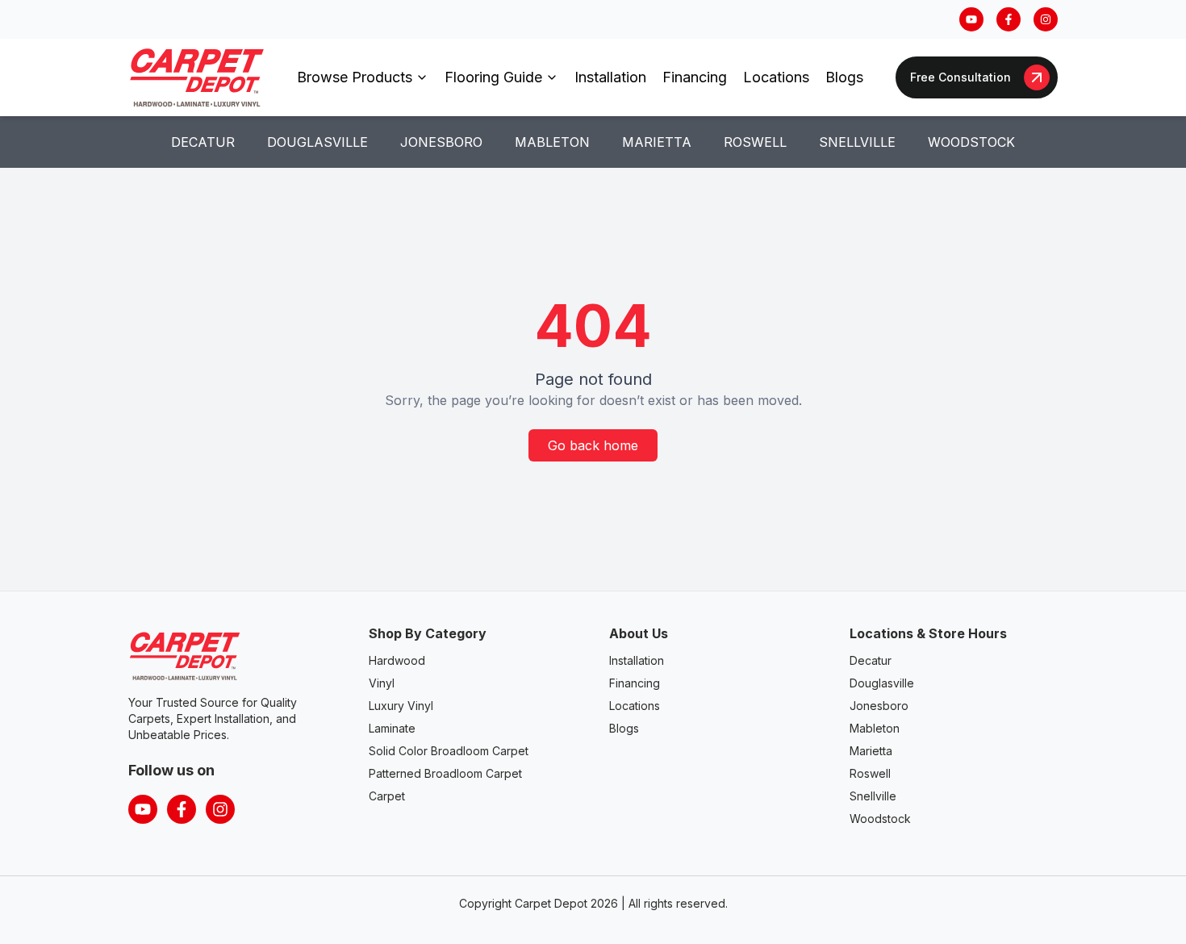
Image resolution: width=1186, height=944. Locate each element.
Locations (776, 77)
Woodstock (971, 142)
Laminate (392, 728)
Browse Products (354, 77)
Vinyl (382, 683)
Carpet (387, 796)
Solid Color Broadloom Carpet (448, 751)
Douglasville (317, 142)
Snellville (857, 142)
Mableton (552, 142)
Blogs (844, 77)
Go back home (593, 445)
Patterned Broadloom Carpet (445, 773)
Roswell (755, 142)
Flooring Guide (493, 77)
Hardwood (397, 660)
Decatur (203, 142)
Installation (610, 77)
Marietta (656, 142)
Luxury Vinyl (401, 705)
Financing (694, 77)
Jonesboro (441, 142)
